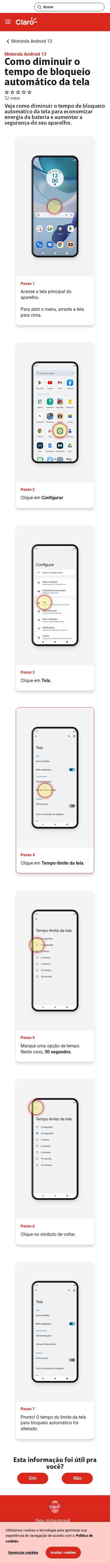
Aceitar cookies (63, 1552)
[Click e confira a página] (26, 22)
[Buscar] (39, 7)
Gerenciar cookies (23, 1552)
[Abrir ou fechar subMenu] (8, 22)
